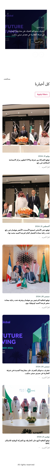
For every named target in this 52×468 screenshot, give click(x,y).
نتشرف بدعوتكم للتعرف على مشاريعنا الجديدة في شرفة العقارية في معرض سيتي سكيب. (26, 33)
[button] (35, 54)
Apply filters (42, 94)
